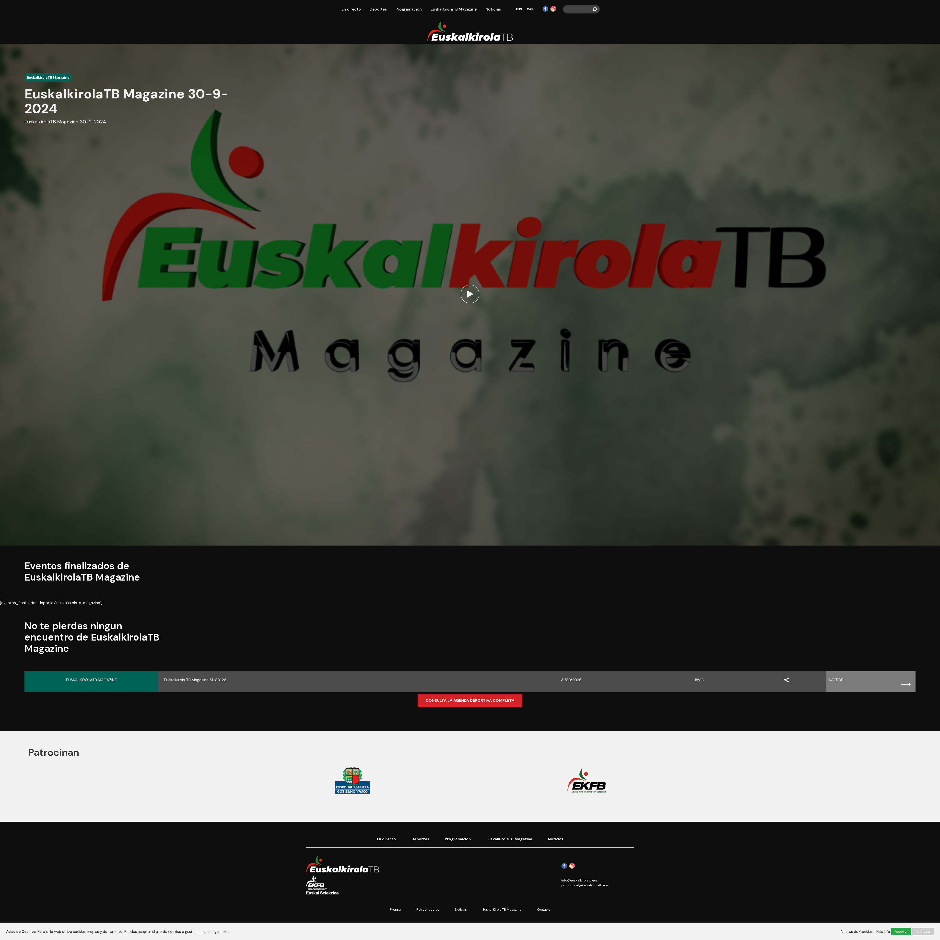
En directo (386, 838)
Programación (458, 838)
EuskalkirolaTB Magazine (48, 77)
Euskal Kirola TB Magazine (501, 909)
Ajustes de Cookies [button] (856, 931)
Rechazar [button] (923, 931)
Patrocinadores (427, 909)
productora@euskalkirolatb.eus (585, 885)
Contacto (543, 909)
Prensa (395, 909)
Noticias (555, 838)
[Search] (595, 9)
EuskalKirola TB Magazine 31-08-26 (195, 679)
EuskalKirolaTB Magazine (509, 838)
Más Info (883, 931)
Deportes (420, 838)
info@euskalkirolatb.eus (579, 880)
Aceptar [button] (901, 931)
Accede (835, 679)
